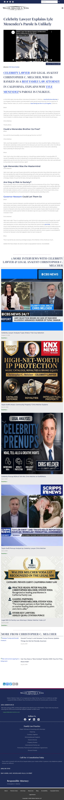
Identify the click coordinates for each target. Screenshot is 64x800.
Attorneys (22, 790)
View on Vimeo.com (53, 64)
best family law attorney (41, 81)
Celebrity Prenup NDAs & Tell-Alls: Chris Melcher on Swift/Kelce (23, 476)
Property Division (32, 742)
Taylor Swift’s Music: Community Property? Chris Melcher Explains (24, 405)
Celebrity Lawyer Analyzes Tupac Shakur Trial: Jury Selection (22, 333)
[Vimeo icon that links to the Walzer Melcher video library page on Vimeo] (38, 719)
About (6, 790)
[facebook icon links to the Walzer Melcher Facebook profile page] (25, 719)
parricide (47, 224)
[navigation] (62, 8)
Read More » (4, 338)
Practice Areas (14, 790)
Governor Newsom (13, 196)
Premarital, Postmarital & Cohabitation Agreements (32, 747)
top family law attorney (50, 99)
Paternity (32, 732)
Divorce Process (32, 750)
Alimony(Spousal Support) (32, 737)
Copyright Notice (54, 790)
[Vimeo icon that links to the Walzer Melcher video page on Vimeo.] (13, 2)
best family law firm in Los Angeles (41, 103)
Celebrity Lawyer (17, 72)
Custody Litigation (32, 734)
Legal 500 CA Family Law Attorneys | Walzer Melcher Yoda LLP (23, 620)
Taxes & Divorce (32, 740)
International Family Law (32, 745)
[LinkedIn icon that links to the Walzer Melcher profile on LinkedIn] (10, 2)
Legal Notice (32, 794)
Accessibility (44, 790)
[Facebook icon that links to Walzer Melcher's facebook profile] (5, 2)
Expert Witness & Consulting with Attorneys (32, 729)
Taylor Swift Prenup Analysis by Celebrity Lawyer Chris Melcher (23, 548)
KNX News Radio (14, 67)
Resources (30, 790)
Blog (37, 790)
